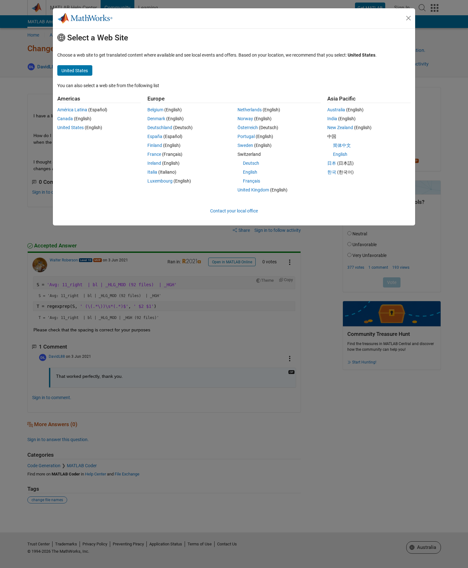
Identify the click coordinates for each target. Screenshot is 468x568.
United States (70, 127)
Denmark (156, 118)
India (332, 118)
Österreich (248, 127)
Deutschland (159, 127)
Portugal (246, 136)
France (154, 154)
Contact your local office (234, 210)
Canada (65, 118)
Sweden (245, 145)
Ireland (154, 163)
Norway (245, 118)
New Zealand (340, 127)
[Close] (408, 18)
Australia (336, 109)
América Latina (72, 109)
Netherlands (250, 109)
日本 (331, 163)
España (154, 136)
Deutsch (251, 163)
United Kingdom (253, 189)
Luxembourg (160, 181)
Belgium (155, 109)
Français (251, 181)
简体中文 (342, 145)
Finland (154, 145)
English (250, 172)
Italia (152, 172)
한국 (331, 172)
